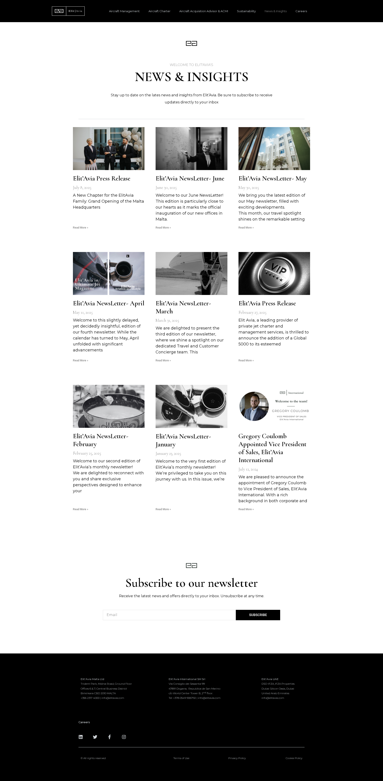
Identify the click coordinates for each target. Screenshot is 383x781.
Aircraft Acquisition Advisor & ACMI (203, 11)
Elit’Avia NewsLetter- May (272, 178)
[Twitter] (95, 737)
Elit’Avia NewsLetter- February (100, 440)
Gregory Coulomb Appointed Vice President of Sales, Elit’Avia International (272, 448)
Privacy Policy (237, 758)
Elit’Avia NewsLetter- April (108, 303)
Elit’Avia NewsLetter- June (190, 178)
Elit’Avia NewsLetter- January (183, 440)
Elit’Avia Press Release (101, 178)
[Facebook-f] (109, 737)
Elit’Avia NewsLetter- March (183, 307)
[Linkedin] (80, 737)
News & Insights (276, 11)
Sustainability (246, 11)
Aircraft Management (124, 11)
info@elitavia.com (209, 698)
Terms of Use (181, 758)
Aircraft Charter (159, 11)
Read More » (80, 227)
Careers (301, 11)
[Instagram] (124, 737)
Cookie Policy (294, 758)
